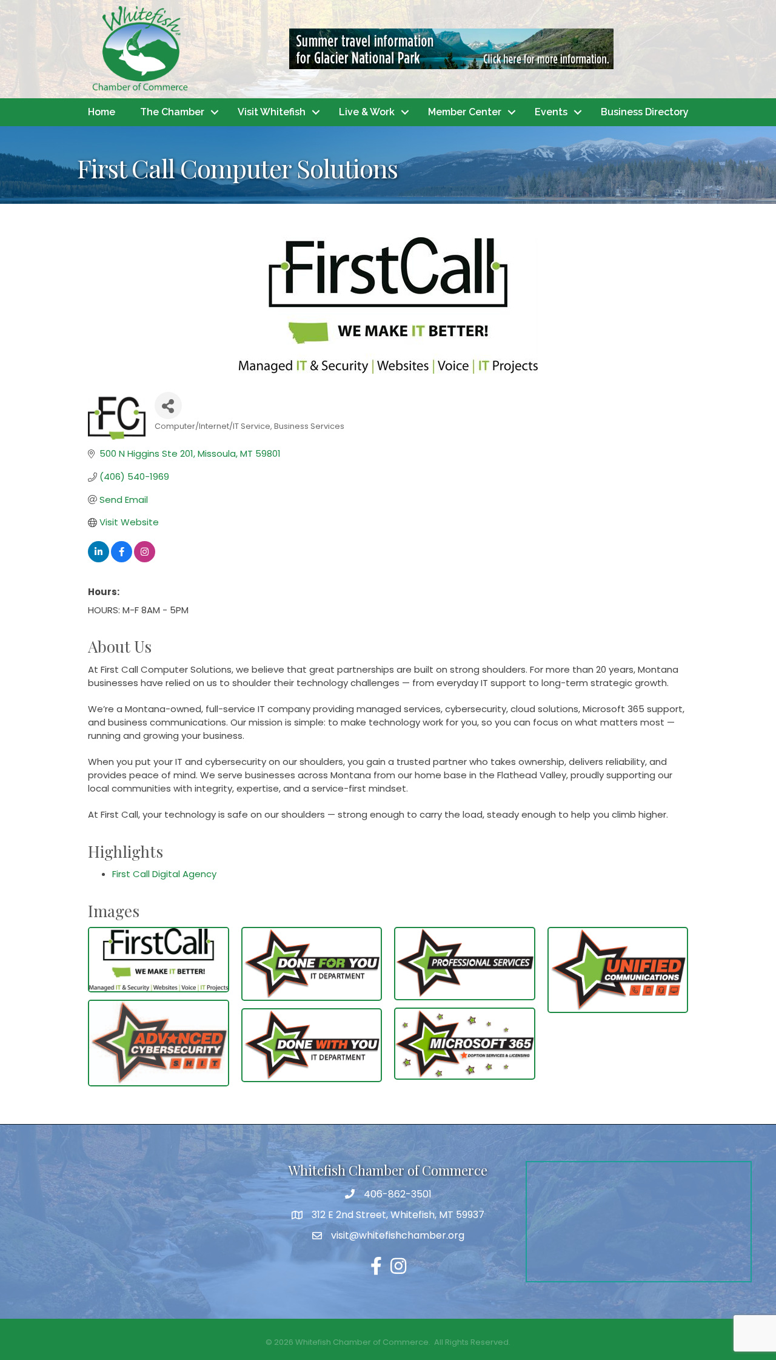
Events (551, 112)
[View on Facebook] (121, 559)
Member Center (464, 112)
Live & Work (367, 112)
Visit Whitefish (272, 112)
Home (101, 112)
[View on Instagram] (144, 559)
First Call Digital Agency (164, 873)
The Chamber (172, 112)
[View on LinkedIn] (98, 559)
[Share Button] (168, 405)
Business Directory (645, 112)
